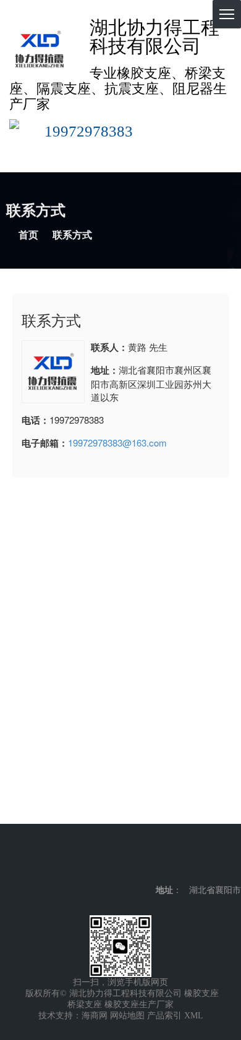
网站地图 (127, 1015)
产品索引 (164, 1015)
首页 (28, 235)
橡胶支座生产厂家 (139, 1004)
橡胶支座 (201, 993)
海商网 (95, 1015)
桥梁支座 (84, 1004)
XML (193, 1015)
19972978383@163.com (117, 442)
